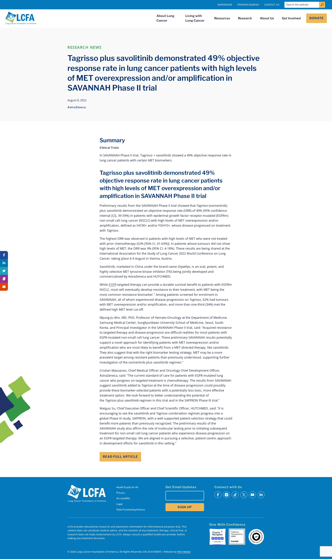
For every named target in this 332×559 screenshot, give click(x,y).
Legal (119, 503)
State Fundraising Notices (130, 509)
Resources (222, 18)
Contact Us (271, 4)
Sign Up (185, 507)
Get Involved (291, 18)
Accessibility (123, 498)
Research (245, 18)
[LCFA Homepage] (20, 18)
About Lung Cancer (165, 18)
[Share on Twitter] (4, 271)
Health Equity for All (127, 487)
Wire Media (184, 551)
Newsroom (225, 4)
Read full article (120, 456)
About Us (267, 18)
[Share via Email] (4, 287)
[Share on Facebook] (4, 255)
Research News (84, 47)
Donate (316, 18)
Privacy (120, 492)
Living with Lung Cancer (194, 18)
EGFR (112, 284)
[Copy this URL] (4, 279)
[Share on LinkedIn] (4, 263)
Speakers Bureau (248, 4)
